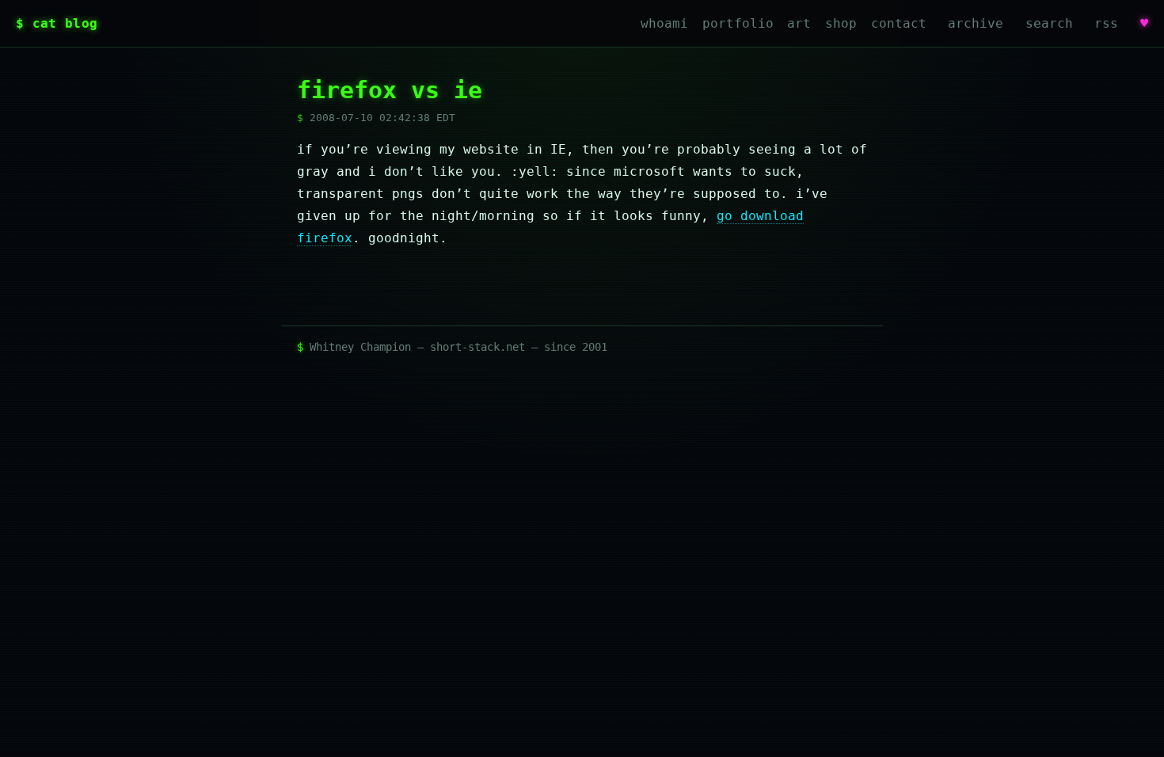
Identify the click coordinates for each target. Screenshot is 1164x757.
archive (975, 23)
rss (1106, 23)
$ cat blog (56, 23)
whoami (664, 23)
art (799, 23)
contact (898, 23)
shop (841, 23)
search (1049, 23)
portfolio (738, 23)
